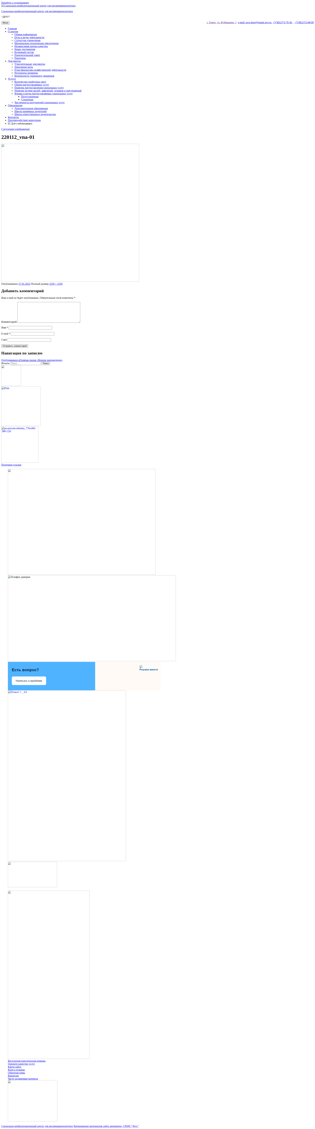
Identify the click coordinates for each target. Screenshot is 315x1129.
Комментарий (9, 321)
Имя (4, 327)
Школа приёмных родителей (30, 111)
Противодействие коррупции (24, 120)
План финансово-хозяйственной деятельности (40, 70)
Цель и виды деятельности (29, 37)
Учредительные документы (29, 64)
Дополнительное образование (31, 108)
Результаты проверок (26, 72)
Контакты (13, 117)
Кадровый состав (24, 52)
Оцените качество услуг (21, 1063)
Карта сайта (14, 1066)
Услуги (12, 78)
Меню (5, 23)
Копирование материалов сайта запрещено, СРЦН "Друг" (106, 1126)
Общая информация (25, 34)
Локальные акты (23, 67)
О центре (13, 31)
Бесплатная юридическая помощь (26, 1060)
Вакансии (13, 1075)
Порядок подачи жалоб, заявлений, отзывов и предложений (48, 90)
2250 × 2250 (56, 283)
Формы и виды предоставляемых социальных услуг (43, 93)
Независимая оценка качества (31, 46)
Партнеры (20, 58)
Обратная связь (16, 1072)
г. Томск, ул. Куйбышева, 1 (222, 22)
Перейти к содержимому (15, 2)
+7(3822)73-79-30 (283, 22)
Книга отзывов (16, 1069)
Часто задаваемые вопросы (23, 1078)
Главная (12, 28)
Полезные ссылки (11, 464)
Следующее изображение (15, 129)
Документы (14, 61)
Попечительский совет (27, 55)
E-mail (5, 333)
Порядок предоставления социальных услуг (39, 87)
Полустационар (30, 96)
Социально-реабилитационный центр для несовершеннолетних (37, 11)
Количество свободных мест (30, 81)
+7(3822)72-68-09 (304, 22)
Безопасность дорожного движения (34, 75)
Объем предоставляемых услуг (31, 84)
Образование (15, 105)
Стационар (27, 99)
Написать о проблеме (29, 680)
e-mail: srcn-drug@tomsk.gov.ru (254, 22)
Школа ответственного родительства (35, 114)
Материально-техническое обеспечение (36, 43)
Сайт (4, 339)
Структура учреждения (27, 40)
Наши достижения (24, 49)
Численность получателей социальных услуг (39, 102)
